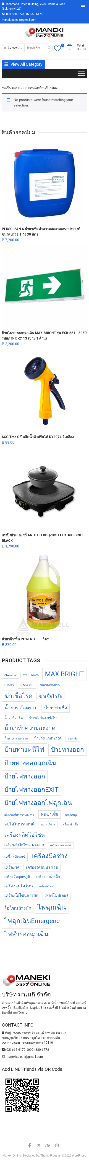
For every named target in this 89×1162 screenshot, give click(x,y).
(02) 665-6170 (15, 1049)
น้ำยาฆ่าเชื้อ (55, 708)
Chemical (10, 675)
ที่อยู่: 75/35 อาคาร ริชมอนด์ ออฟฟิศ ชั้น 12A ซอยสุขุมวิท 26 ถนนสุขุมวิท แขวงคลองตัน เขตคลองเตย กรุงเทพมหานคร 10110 (34, 1037)
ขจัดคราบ (26, 685)
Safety (9, 685)
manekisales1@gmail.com (19, 19)
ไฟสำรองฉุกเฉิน (26, 934)
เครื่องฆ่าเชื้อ (70, 824)
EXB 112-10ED (31, 675)
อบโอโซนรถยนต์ (19, 824)
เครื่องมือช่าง (49, 856)
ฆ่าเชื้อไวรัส (50, 696)
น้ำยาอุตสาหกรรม (16, 738)
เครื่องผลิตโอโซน (24, 835)
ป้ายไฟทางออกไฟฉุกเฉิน (38, 803)
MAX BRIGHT (64, 674)
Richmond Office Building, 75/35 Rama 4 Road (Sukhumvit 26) (33, 6)
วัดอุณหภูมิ (71, 815)
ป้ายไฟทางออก (24, 776)
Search (47, 48)
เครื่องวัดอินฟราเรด (42, 867)
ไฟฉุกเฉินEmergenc (32, 921)
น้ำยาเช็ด (73, 738)
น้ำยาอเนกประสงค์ (47, 738)
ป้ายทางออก (67, 749)
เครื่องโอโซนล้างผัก (21, 895)
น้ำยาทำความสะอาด (29, 728)
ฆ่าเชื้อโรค (18, 696)
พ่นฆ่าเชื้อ (49, 814)
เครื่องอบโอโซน (18, 885)
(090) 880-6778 (38, 1049)
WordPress (79, 1155)
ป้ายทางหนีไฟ (24, 749)
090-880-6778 (14, 14)
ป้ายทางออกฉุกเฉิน (30, 763)
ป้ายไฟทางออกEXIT (31, 789)
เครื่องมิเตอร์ (14, 857)
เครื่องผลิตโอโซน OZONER (24, 845)
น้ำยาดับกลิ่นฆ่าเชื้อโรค (43, 717)
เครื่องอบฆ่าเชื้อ (48, 877)
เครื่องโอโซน (46, 886)
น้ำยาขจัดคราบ (21, 708)
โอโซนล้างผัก (17, 908)
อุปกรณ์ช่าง (48, 824)
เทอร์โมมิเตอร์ (56, 895)
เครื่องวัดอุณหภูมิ (17, 877)
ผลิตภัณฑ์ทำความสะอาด (19, 815)
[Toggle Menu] (81, 74)
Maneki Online (12, 1155)
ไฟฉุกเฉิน (52, 907)
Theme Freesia (50, 1155)
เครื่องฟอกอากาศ (60, 845)
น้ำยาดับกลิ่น (13, 718)
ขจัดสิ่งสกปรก (50, 685)
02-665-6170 (34, 14)
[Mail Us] (4, 1056)
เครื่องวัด (12, 867)
